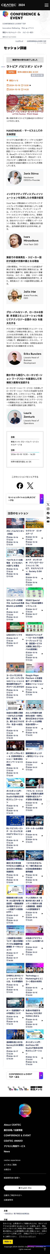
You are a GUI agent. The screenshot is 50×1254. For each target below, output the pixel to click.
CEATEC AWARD (13, 1140)
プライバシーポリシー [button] (27, 1236)
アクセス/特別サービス (14, 1146)
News (7, 1151)
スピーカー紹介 (28, 32)
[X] (48, 504)
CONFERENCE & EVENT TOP (14, 23)
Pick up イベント (28, 28)
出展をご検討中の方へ (13, 1195)
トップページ (19, 41)
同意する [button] (7, 1242)
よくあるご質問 (10, 1164)
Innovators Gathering (11, 28)
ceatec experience (12, 1160)
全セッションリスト (9, 37)
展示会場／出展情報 (13, 1130)
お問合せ (7, 1169)
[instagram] (48, 508)
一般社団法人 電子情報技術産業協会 (16, 1213)
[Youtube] (48, 521)
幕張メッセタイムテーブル (12, 32)
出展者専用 (8, 1200)
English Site (26, 1187)
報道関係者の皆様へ (12, 1177)
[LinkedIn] (48, 517)
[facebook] (48, 513)
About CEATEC (12, 1124)
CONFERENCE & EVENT (17, 1135)
